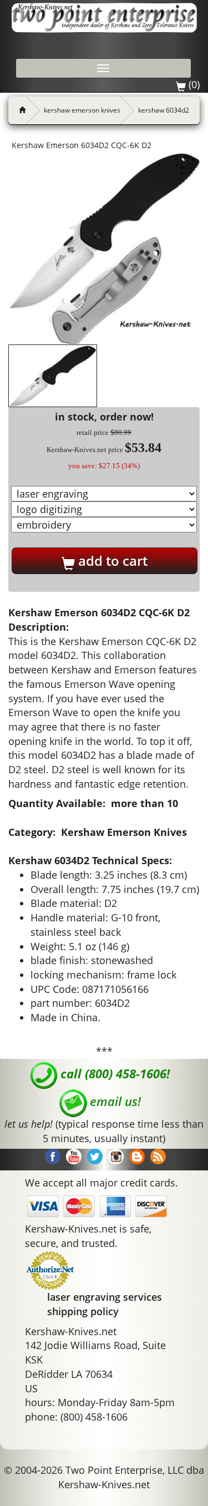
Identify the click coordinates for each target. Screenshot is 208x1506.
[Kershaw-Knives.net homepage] (18, 110)
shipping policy (83, 1311)
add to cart (111, 560)
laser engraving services (104, 1297)
